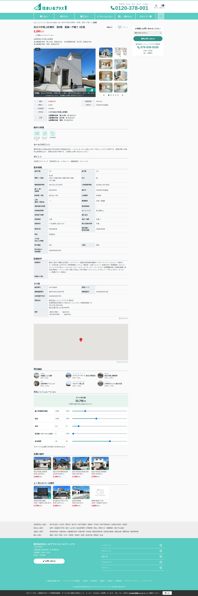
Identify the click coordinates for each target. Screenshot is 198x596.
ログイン (156, 7)
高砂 (61, 120)
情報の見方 (124, 318)
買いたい (44, 16)
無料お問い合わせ (148, 39)
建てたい (84, 16)
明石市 (68, 524)
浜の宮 (62, 118)
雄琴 (51, 528)
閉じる (167, 593)
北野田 (71, 535)
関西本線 (126, 531)
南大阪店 (94, 581)
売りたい (64, 16)
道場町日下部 (59, 528)
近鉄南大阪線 (109, 531)
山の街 (73, 528)
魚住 (101, 535)
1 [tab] (108, 95)
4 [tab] (115, 95)
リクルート (105, 568)
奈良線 (88, 531)
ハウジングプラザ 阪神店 (71, 581)
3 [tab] (113, 95)
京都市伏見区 (116, 524)
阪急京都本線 (97, 531)
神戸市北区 (54, 524)
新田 (82, 535)
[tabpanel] (113, 70)
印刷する (110, 27)
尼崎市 (90, 524)
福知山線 (118, 531)
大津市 (61, 524)
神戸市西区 (82, 524)
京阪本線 (81, 531)
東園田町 (110, 528)
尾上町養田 (49, 39)
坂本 (67, 528)
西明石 (96, 535)
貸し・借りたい (125, 16)
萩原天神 (89, 535)
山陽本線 (62, 531)
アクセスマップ (107, 562)
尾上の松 (63, 115)
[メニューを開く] (161, 16)
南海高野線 (135, 531)
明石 (60, 535)
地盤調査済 (75, 161)
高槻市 (124, 524)
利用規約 (119, 581)
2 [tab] (111, 95)
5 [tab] (117, 95)
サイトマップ (147, 581)
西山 (96, 528)
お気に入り (125, 27)
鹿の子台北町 (119, 528)
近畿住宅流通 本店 (53, 581)
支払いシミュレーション (45, 35)
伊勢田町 (89, 528)
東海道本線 (54, 531)
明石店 (110, 581)
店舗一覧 (104, 556)
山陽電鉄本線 (53, 115)
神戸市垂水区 (105, 524)
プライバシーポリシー (132, 581)
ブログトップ (106, 551)
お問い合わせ (50, 561)
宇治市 (96, 524)
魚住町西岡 (81, 528)
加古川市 (41, 39)
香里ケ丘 (102, 528)
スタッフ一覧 (145, 16)
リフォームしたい (105, 16)
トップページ (106, 545)
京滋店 (85, 581)
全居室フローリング (41, 161)
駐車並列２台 (54, 161)
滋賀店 (102, 581)
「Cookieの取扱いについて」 (137, 593)
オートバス (84, 161)
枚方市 (74, 524)
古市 (65, 535)
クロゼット (65, 161)
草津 (56, 535)
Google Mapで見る (122, 362)
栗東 (51, 535)
